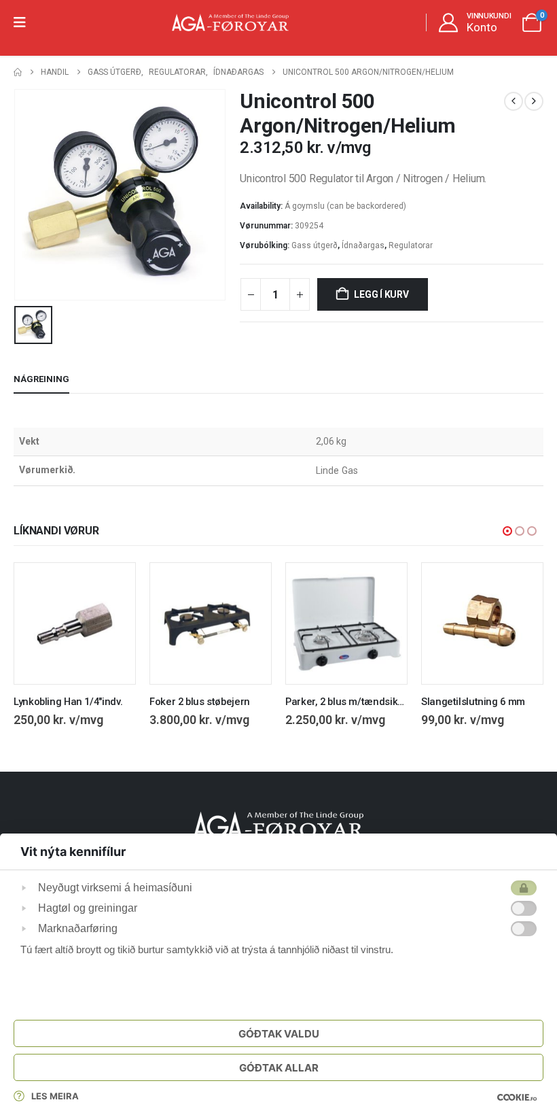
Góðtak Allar (279, 1067)
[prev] (513, 101)
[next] (533, 101)
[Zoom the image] (278, 819)
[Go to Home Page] (18, 72)
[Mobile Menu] (24, 22)
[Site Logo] (230, 23)
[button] (507, 531)
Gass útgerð (314, 245)
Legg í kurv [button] (113, 585)
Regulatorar (411, 245)
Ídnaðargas (363, 245)
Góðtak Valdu (278, 1033)
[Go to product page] (74, 623)
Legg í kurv (381, 294)
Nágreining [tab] (41, 379)
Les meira (55, 1096)
